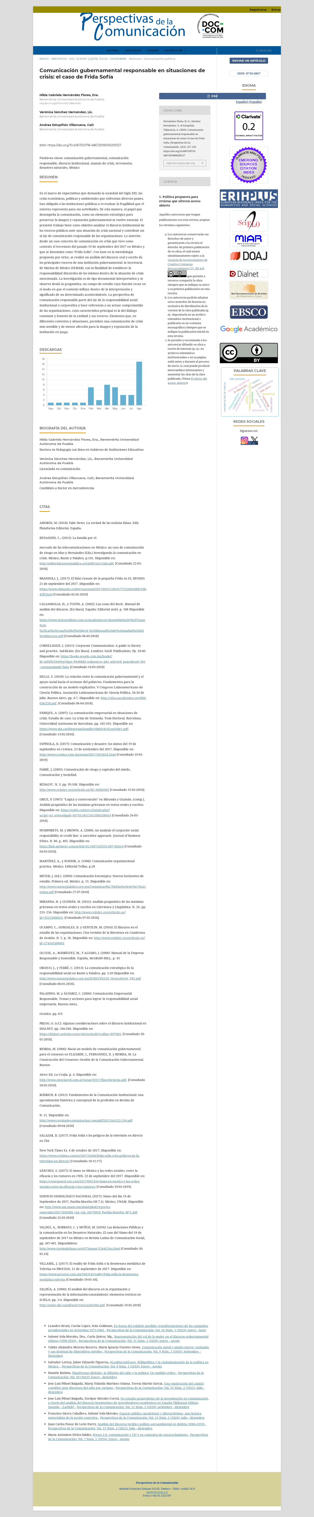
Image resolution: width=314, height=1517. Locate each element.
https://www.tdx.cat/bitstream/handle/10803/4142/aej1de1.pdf (84, 729)
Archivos (133, 50)
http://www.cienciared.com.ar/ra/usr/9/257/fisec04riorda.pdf (83, 1080)
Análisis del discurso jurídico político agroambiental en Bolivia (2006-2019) (151, 1424)
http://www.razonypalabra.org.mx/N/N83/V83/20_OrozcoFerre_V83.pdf (90, 978)
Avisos (152, 50)
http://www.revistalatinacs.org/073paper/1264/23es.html (80, 1248)
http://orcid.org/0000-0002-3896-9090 (60, 103)
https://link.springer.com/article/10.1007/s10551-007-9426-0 (82, 846)
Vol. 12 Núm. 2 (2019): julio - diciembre (97, 58)
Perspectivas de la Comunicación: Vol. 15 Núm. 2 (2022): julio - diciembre (100, 1428)
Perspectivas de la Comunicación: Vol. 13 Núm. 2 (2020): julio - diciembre (152, 1418)
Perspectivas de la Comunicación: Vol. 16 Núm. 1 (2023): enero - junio (156, 1330)
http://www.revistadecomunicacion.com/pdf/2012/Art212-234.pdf (86, 1120)
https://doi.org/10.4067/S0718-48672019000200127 (84, 145)
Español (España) (249, 102)
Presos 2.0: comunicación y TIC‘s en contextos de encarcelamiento (140, 1435)
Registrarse (258, 9)
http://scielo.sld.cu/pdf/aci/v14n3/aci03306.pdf (72, 1305)
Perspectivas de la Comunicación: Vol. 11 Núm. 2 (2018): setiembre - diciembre (133, 1407)
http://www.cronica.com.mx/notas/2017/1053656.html (78, 754)
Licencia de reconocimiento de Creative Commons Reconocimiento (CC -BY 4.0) (187, 264)
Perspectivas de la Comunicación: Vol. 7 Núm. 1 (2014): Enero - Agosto (128, 1437)
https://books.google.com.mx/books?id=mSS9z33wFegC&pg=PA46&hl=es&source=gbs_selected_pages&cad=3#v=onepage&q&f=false (92, 661)
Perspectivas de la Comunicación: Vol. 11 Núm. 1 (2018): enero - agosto (129, 1341)
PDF (214, 96)
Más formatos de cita (180, 163)
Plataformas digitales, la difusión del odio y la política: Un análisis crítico (124, 1373)
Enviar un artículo (248, 60)
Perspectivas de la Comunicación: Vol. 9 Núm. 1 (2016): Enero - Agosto (112, 1366)
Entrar (276, 9)
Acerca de (174, 50)
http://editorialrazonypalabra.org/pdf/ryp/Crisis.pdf (76, 563)
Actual (113, 50)
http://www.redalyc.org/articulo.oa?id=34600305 (74, 790)
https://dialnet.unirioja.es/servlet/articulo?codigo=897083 (80, 1034)
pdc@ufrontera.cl (157, 1492)
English (248, 95)
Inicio (44, 58)
